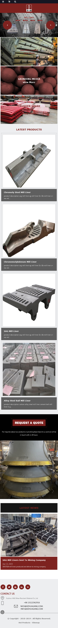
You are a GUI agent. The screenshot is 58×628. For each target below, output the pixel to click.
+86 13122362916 (32, 602)
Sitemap (36, 623)
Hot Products (24, 623)
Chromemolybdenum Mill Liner (20, 262)
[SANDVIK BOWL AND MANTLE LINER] (29, 470)
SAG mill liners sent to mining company (24, 560)
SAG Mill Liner (11, 331)
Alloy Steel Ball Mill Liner (17, 400)
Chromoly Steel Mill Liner (17, 192)
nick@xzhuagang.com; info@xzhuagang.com (32, 607)
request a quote (29, 423)
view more (29, 53)
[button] (7, 25)
